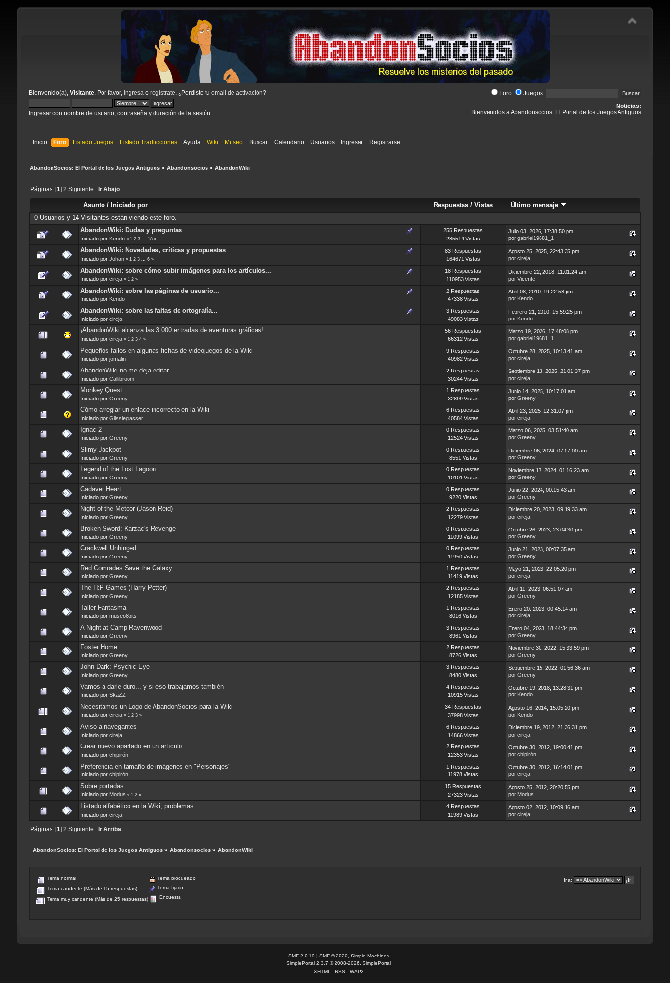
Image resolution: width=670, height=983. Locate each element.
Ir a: (568, 880)
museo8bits (123, 616)
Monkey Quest (101, 390)
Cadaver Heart (100, 489)
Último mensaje (535, 205)
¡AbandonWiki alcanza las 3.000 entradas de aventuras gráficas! (171, 330)
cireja (523, 258)
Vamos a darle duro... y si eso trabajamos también (152, 686)
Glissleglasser (126, 418)
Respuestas (451, 205)
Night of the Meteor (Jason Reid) (126, 508)
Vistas (483, 205)
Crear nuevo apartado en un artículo (131, 746)
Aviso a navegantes (108, 726)
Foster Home (98, 647)
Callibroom (121, 379)
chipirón (118, 755)
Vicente (526, 279)
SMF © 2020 (333, 955)
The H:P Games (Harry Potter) (123, 587)
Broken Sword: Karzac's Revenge (128, 528)
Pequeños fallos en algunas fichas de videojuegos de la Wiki (166, 350)
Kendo (117, 238)
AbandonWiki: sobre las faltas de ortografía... (149, 310)
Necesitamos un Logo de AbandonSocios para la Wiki (156, 706)
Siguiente (81, 189)
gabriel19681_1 (535, 238)
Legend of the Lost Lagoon (118, 469)
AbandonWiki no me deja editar (124, 370)
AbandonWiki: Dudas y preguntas (131, 230)
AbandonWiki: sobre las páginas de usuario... (149, 290)
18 (150, 239)
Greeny (118, 398)
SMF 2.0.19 (301, 955)
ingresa (134, 93)
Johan (116, 259)
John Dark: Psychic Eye (115, 666)
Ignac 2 (91, 429)
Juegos (533, 93)
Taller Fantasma (103, 607)
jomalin (117, 359)
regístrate (162, 93)
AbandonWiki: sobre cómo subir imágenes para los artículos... (175, 270)
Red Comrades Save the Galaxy (126, 568)
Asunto (94, 205)
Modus (117, 794)
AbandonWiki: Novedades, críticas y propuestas (153, 250)
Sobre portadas (102, 786)
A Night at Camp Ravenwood (121, 627)
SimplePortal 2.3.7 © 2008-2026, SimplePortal (338, 963)
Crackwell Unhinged (108, 548)
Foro (505, 93)
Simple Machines (370, 955)
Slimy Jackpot (100, 449)
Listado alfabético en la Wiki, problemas (137, 806)
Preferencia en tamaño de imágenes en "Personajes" (155, 766)
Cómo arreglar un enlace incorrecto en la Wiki (144, 409)
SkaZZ (117, 695)
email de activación (237, 93)
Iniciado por (129, 205)
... (145, 239)
